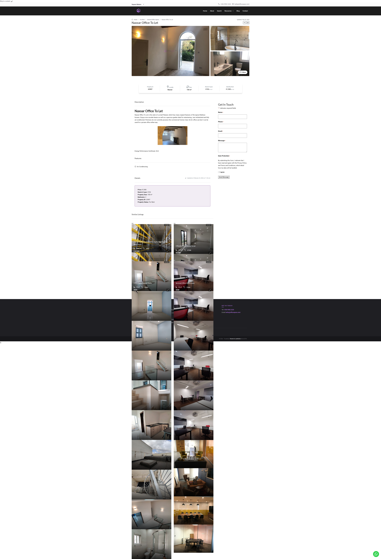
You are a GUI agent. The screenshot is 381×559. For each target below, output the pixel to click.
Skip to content (5, 1)
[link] (151, 238)
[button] (244, 22)
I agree (222, 172)
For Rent (142, 19)
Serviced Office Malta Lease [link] (185, 283)
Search (219, 11)
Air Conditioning (142, 167)
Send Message (224, 177)
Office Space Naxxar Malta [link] (143, 283)
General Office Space (153, 19)
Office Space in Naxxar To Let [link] (185, 246)
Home (205, 11)
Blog (238, 11)
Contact (245, 11)
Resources (228, 11)
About (212, 11)
